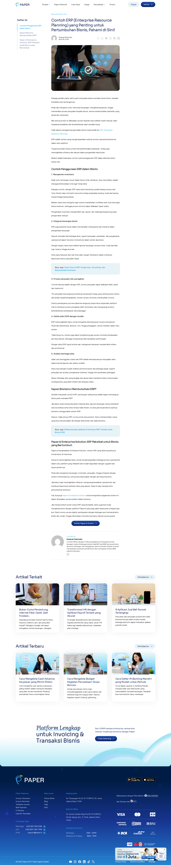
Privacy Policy (120, 862)
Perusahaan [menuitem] (99, 4)
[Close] (164, 849)
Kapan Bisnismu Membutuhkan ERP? (28, 34)
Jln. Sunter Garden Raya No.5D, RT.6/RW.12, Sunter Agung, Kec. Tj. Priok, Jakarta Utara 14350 (83, 817)
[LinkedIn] (93, 554)
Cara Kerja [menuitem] (75, 4)
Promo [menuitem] (112, 4)
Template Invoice (23, 804)
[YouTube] (106, 38)
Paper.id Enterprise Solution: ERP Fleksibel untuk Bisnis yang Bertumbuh (29, 44)
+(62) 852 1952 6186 (34, 826)
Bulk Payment (21, 807)
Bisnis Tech (63, 14)
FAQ (46, 807)
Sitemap (152, 862)
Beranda (54, 14)
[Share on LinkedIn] (118, 38)
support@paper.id (35, 833)
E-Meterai (20, 810)
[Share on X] (98, 38)
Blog (46, 801)
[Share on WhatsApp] (102, 38)
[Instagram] (110, 38)
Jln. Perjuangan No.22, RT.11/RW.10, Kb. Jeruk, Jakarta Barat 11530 (84, 799)
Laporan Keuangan (23, 814)
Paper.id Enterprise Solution (74, 495)
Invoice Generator (23, 798)
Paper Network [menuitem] (60, 4)
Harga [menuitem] (86, 4)
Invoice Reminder (23, 801)
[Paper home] (22, 4)
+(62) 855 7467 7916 (34, 829)
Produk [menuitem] (46, 4)
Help (46, 804)
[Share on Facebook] (114, 38)
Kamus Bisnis (49, 798)
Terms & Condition (137, 862)
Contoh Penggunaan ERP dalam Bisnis (30, 27)
